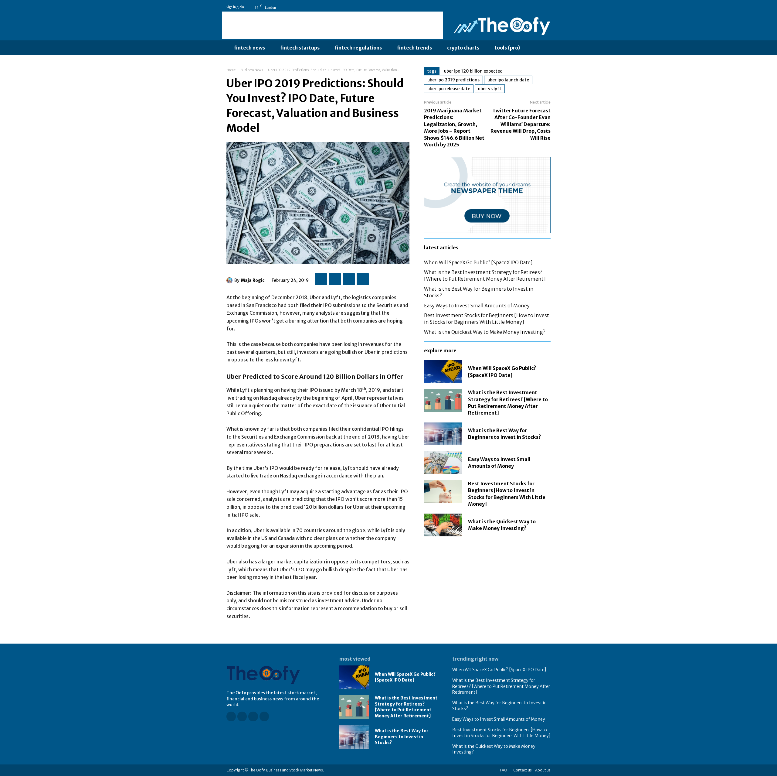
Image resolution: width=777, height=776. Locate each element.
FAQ (503, 770)
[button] (540, 48)
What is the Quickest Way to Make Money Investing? (484, 332)
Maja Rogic (253, 280)
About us (543, 770)
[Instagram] (531, 7)
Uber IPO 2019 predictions (453, 80)
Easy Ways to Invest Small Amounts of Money (477, 306)
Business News (252, 70)
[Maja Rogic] (230, 280)
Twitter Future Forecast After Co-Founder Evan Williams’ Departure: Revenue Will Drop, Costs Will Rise (520, 124)
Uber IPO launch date (508, 80)
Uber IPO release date (448, 88)
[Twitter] (548, 7)
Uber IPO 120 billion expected (473, 71)
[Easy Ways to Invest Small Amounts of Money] (443, 462)
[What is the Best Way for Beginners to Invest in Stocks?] (443, 433)
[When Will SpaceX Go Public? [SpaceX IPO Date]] (443, 371)
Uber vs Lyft (489, 88)
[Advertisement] (332, 25)
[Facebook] (522, 7)
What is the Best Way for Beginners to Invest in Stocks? (504, 433)
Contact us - (523, 770)
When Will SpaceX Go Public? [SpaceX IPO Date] (478, 262)
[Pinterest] (349, 279)
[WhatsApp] (363, 279)
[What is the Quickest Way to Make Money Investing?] (443, 525)
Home (231, 70)
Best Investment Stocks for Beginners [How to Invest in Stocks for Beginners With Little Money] (486, 318)
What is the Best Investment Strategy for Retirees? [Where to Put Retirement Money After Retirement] (485, 275)
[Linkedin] (539, 7)
